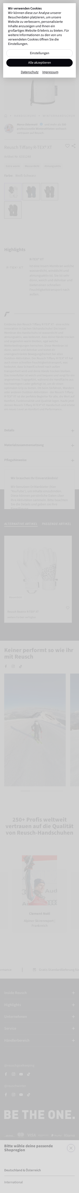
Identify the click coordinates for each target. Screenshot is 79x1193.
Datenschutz (30, 72)
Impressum (50, 72)
